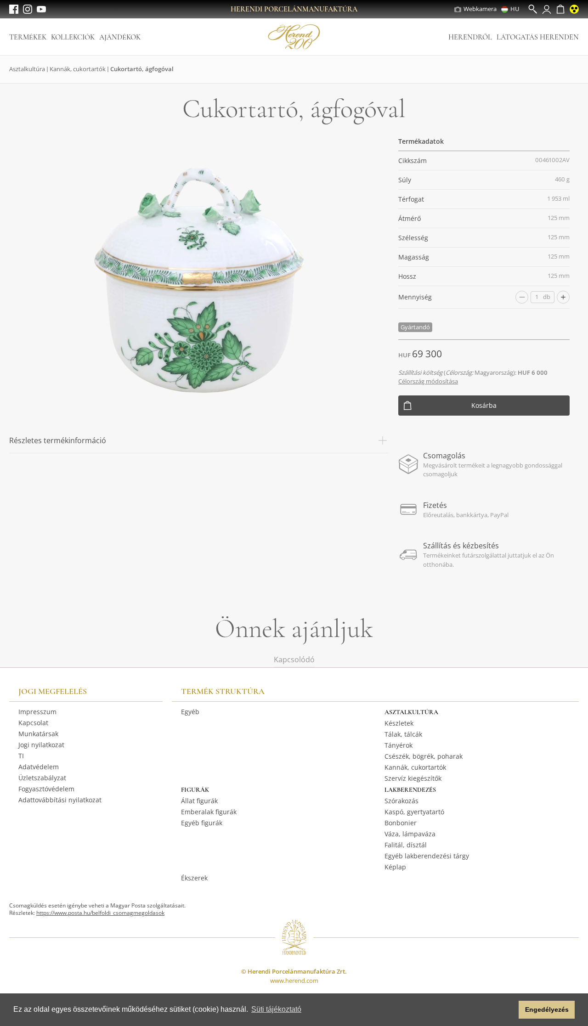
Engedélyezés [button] (547, 1009)
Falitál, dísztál (405, 844)
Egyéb (190, 711)
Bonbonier (400, 822)
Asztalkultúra (27, 69)
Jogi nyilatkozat (41, 744)
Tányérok (398, 745)
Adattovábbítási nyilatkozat (60, 799)
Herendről (470, 37)
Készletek (398, 723)
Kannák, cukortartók (78, 69)
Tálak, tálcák (403, 734)
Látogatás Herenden (538, 37)
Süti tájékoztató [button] (276, 1009)
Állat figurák (199, 800)
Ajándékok (120, 37)
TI (21, 755)
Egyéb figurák (201, 822)
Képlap (395, 867)
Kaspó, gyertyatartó (414, 811)
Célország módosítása (428, 381)
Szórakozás (401, 800)
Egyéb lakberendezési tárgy (426, 855)
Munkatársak (38, 733)
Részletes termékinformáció (57, 440)
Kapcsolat (33, 722)
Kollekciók (73, 37)
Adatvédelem (38, 766)
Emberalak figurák (209, 811)
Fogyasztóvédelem (46, 788)
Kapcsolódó (294, 659)
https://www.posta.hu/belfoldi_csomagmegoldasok (100, 913)
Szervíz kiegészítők (412, 778)
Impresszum (37, 711)
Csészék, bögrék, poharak (423, 756)
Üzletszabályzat (42, 777)
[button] (509, 1010)
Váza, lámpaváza (409, 833)
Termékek (27, 37)
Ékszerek (194, 878)
